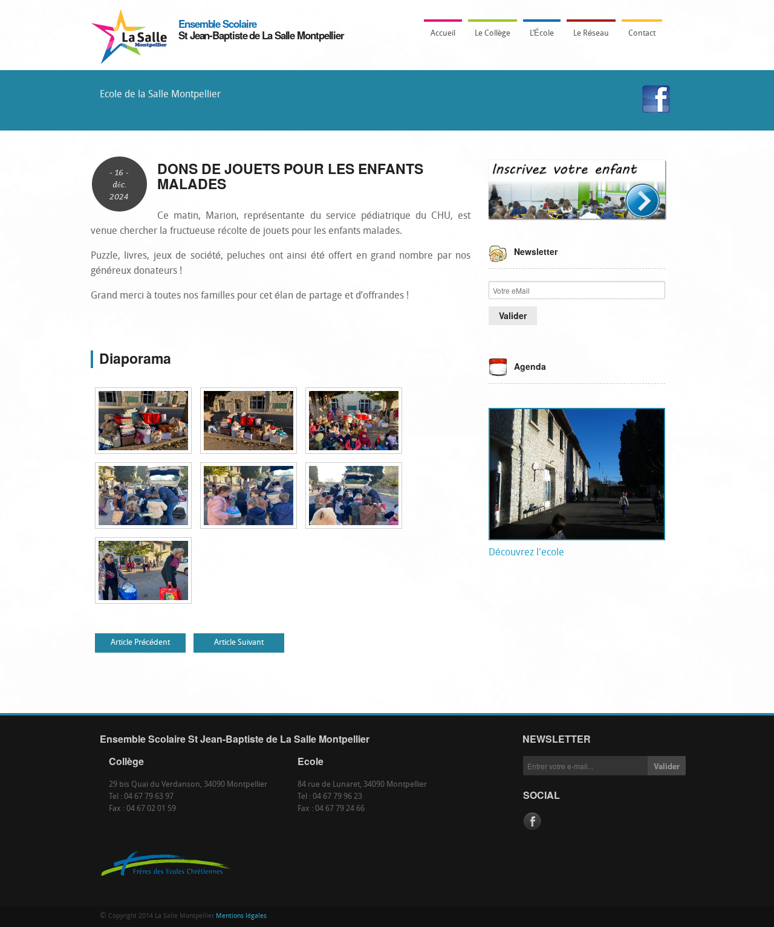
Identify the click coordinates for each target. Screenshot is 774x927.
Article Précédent (140, 643)
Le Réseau (591, 33)
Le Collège (489, 37)
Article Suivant (239, 643)
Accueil (443, 33)
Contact (641, 33)
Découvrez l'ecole (526, 553)
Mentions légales (241, 916)
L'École (538, 37)
